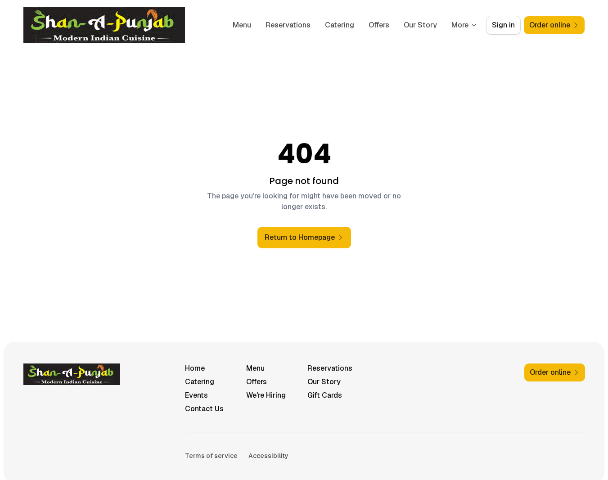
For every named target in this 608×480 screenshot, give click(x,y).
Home (195, 368)
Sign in (503, 25)
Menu (242, 25)
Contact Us (204, 408)
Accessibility (268, 456)
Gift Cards (324, 395)
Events (196, 395)
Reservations (288, 25)
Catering (339, 25)
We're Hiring (266, 395)
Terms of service (211, 456)
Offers (379, 25)
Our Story (420, 25)
